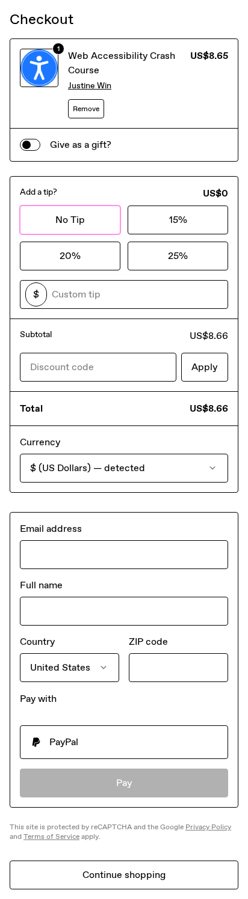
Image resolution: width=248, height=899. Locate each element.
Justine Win (89, 86)
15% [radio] (178, 219)
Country (37, 641)
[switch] (30, 145)
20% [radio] (70, 255)
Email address (51, 528)
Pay (124, 782)
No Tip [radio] (70, 219)
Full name (41, 585)
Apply (204, 367)
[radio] (124, 742)
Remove (86, 109)
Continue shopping (124, 874)
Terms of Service (51, 836)
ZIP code (148, 641)
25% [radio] (178, 255)
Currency (40, 442)
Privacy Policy (208, 827)
